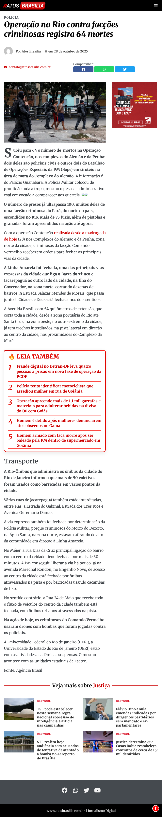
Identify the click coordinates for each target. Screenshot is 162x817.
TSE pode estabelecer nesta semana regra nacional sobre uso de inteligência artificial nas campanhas (55, 717)
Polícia (11, 17)
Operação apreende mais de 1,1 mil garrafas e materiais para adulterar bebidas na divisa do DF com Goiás (59, 406)
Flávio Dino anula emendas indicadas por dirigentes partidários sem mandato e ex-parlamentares (136, 717)
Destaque (44, 701)
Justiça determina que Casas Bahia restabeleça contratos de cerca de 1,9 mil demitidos (137, 748)
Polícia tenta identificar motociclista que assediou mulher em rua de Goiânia (55, 389)
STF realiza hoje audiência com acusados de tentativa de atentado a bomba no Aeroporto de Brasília (58, 750)
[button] (156, 5)
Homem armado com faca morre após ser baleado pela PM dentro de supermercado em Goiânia (58, 440)
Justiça (101, 685)
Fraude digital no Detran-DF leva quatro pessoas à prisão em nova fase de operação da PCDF (59, 371)
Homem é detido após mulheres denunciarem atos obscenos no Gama (59, 423)
